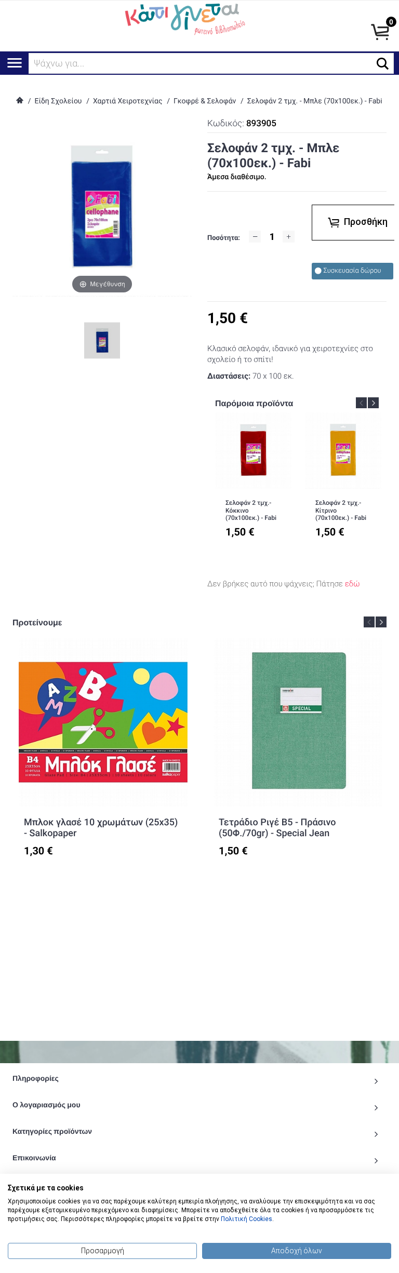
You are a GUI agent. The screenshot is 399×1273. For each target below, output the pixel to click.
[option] (253, 482)
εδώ (352, 583)
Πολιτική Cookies (246, 1219)
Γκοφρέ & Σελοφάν (205, 101)
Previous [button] (361, 402)
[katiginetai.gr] (183, 18)
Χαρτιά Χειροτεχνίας (128, 101)
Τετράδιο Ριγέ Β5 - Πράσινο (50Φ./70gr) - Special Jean (277, 828)
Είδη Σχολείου (58, 101)
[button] (383, 64)
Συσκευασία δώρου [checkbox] (352, 271)
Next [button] (373, 402)
